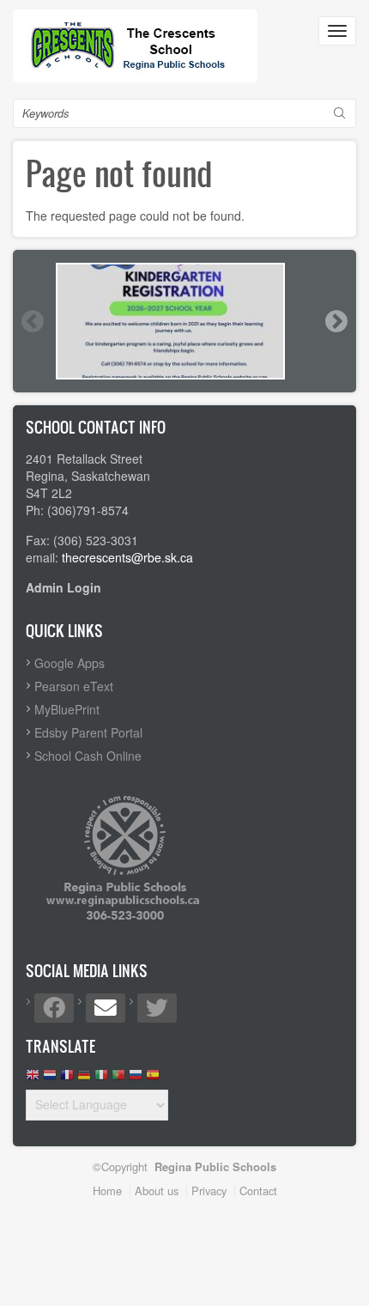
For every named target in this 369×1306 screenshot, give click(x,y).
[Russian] (135, 1079)
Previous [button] (32, 321)
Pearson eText (73, 686)
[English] (32, 1079)
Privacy (209, 1190)
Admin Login (63, 587)
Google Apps (69, 662)
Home (107, 1190)
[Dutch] (50, 1079)
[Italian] (101, 1079)
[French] (67, 1079)
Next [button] (336, 321)
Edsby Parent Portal (88, 732)
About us (156, 1190)
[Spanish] (153, 1079)
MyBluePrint (67, 709)
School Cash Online (88, 755)
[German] (84, 1079)
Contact (258, 1190)
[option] (184, 321)
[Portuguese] (118, 1079)
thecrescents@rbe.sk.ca (127, 557)
